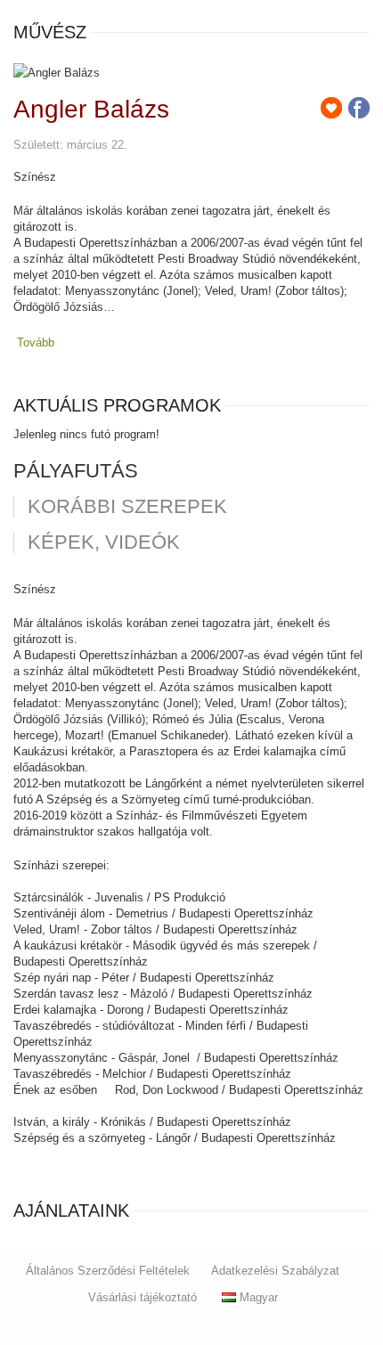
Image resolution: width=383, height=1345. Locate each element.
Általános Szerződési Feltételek (108, 1270)
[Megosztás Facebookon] (359, 107)
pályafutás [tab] (75, 471)
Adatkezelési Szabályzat (275, 1270)
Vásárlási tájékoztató (142, 1297)
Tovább (35, 342)
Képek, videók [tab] (104, 542)
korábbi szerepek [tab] (127, 507)
